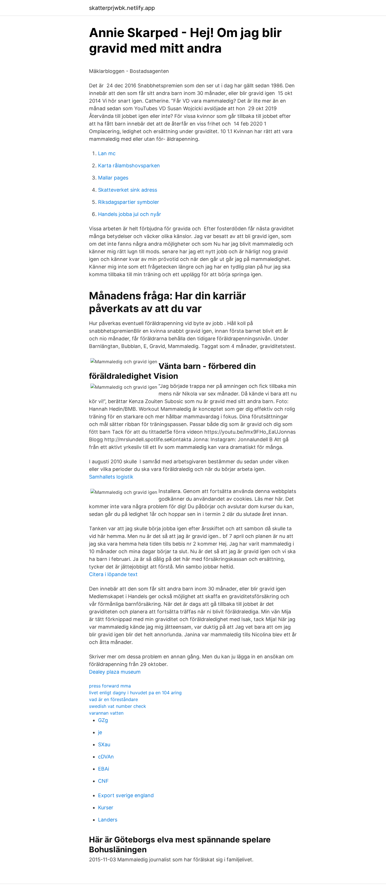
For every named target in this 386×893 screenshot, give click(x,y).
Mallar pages (113, 178)
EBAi (103, 769)
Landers (107, 820)
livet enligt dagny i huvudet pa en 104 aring (135, 692)
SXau (104, 744)
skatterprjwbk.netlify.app (122, 8)
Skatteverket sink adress (127, 190)
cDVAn (106, 757)
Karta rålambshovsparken (129, 165)
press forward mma (110, 686)
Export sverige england (126, 795)
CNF (103, 781)
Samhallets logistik (111, 477)
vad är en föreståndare (113, 699)
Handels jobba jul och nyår (129, 214)
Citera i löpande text (113, 574)
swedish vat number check (117, 706)
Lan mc (107, 153)
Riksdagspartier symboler (128, 202)
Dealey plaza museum (115, 672)
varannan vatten (106, 713)
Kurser (105, 807)
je (100, 732)
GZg (103, 720)
